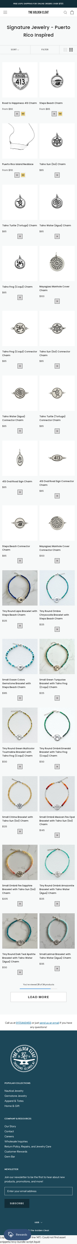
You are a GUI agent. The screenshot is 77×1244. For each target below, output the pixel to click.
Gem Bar (9, 1156)
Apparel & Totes (14, 1101)
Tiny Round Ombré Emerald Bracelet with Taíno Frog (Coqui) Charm (55, 752)
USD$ (37, 1222)
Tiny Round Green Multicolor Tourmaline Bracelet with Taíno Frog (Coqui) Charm (18, 752)
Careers (9, 1136)
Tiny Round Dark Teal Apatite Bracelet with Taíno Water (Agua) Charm (19, 958)
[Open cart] (72, 12)
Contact (9, 1131)
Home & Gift (11, 1106)
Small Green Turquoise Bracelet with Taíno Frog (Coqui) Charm (53, 683)
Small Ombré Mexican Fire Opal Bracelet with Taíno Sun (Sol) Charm (57, 820)
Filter (44, 49)
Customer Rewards (15, 1151)
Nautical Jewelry (13, 1090)
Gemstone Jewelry (15, 1096)
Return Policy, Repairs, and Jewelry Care (27, 1146)
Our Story (10, 1126)
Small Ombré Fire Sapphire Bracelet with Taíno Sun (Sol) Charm (19, 889)
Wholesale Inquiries (16, 1141)
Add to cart (20, 100)
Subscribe (17, 1203)
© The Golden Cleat (38, 1230)
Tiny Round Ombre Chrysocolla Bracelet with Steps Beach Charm (54, 614)
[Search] (65, 12)
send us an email (49, 1022)
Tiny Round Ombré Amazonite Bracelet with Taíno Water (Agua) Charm (56, 889)
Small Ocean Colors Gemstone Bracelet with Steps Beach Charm (16, 683)
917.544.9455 (23, 1022)
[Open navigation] (5, 12)
